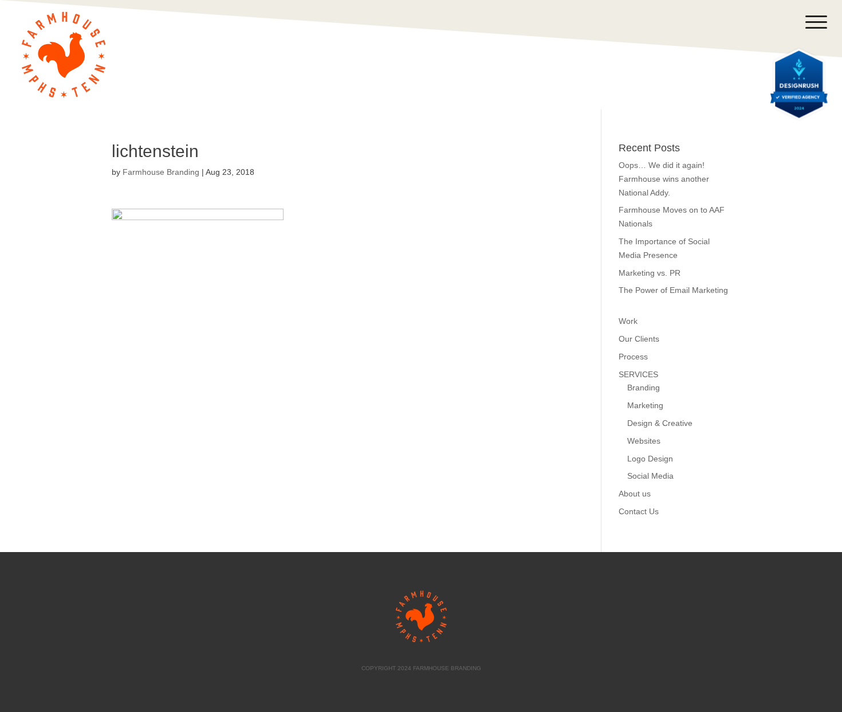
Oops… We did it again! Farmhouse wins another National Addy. (664, 179)
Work (628, 321)
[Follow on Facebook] (689, 22)
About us (635, 493)
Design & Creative (660, 423)
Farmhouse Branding (161, 172)
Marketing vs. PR (649, 272)
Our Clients (639, 338)
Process (633, 356)
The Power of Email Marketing (673, 290)
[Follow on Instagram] (735, 22)
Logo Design (650, 458)
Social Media (650, 475)
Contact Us (639, 511)
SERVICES (638, 374)
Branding (643, 387)
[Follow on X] (712, 22)
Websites (643, 440)
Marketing (645, 405)
